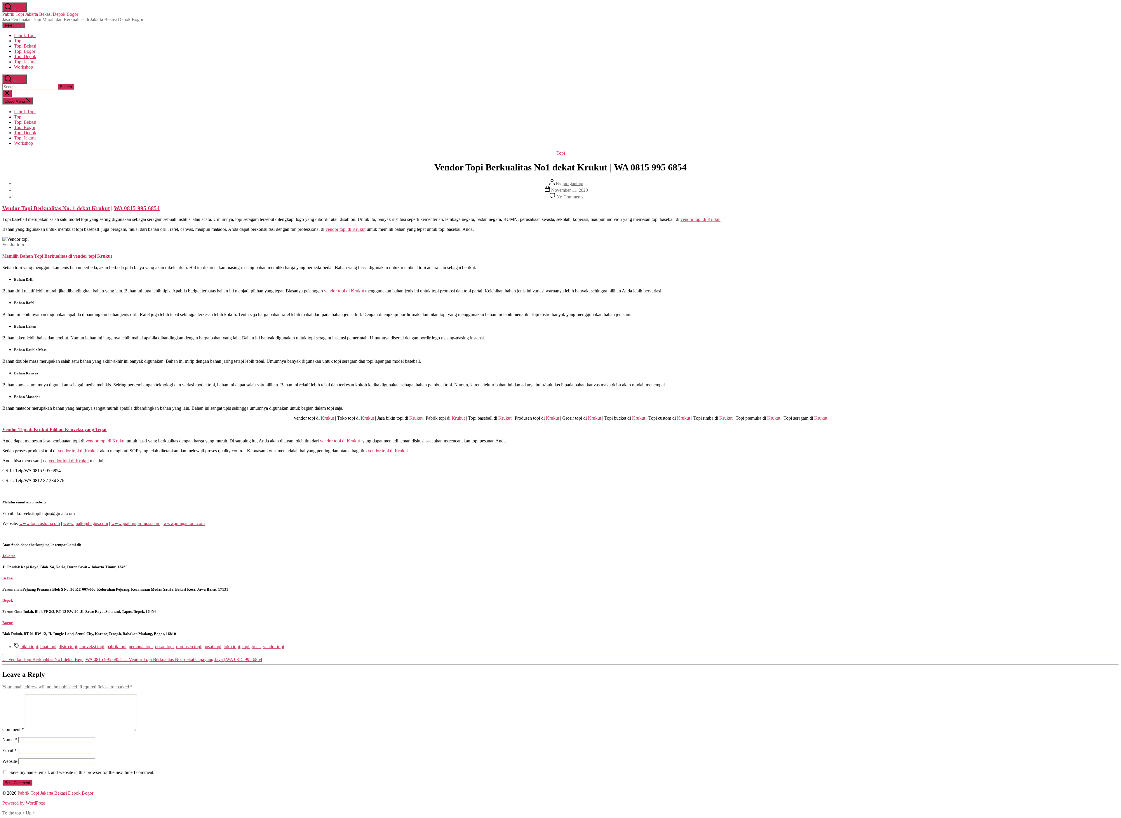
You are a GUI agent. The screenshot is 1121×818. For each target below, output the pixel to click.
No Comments (569, 196)
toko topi (232, 646)
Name (9, 739)
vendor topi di (700, 219)
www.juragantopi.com (184, 523)
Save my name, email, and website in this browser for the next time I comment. (81, 772)
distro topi (68, 646)
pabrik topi (116, 646)
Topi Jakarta (25, 61)
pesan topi (164, 646)
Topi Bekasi (25, 45)
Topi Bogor (24, 51)
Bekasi (7, 578)
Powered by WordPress (24, 802)
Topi (18, 40)
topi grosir (251, 646)
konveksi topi (91, 646)
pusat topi (212, 646)
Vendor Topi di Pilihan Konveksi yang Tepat (54, 429)
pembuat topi (141, 646)
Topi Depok (25, 56)
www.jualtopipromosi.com (135, 523)
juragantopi (573, 183)
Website (9, 761)
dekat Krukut (56, 208)
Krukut (327, 418)
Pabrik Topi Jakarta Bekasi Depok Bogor (40, 14)
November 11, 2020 (569, 190)
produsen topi (188, 646)
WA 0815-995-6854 (137, 208)
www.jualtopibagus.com (85, 523)
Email (9, 750)
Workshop (23, 66)
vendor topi (273, 646)
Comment (13, 729)
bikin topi (29, 646)
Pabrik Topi (25, 35)
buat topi (48, 646)
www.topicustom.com (39, 523)
